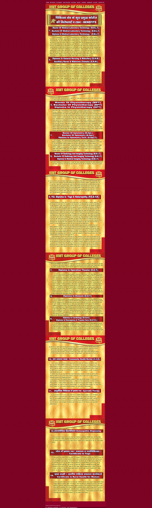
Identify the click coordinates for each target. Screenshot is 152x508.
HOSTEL (79, 2)
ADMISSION (89, 2)
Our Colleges (66, 2)
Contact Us (101, 2)
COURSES (84, 2)
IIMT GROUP (52, 2)
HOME (47, 2)
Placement (59, 2)
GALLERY (95, 2)
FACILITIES (73, 2)
